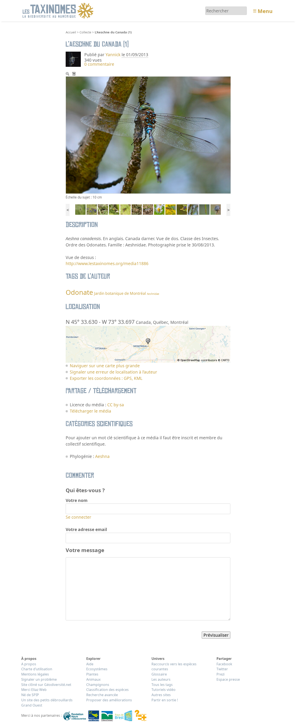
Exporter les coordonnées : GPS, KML (106, 378)
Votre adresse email (86, 529)
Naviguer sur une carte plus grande (105, 366)
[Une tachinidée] (181, 209)
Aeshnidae (153, 293)
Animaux (93, 679)
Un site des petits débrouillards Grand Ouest (47, 703)
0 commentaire (99, 64)
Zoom (68, 74)
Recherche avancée (102, 694)
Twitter (222, 669)
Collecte (85, 32)
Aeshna (102, 456)
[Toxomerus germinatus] (159, 209)
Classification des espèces (107, 689)
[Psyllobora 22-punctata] (114, 209)
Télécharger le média (74, 74)
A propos (28, 664)
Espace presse (228, 679)
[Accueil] (58, 10)
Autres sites (161, 694)
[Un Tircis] (136, 209)
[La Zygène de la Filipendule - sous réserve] (91, 209)
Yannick (113, 54)
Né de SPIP (30, 694)
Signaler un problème (39, 679)
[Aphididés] (204, 209)
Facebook (224, 664)
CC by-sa (115, 405)
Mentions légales (35, 674)
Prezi (220, 674)
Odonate (79, 292)
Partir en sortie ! (164, 700)
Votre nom (77, 500)
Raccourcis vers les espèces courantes (174, 667)
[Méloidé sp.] (103, 209)
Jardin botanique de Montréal (120, 293)
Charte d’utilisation (36, 669)
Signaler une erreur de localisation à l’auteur (113, 372)
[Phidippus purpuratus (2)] (215, 209)
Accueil (71, 32)
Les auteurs (161, 679)
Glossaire (159, 674)
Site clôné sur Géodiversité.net (46, 684)
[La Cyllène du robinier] (170, 209)
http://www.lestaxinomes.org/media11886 (107, 263)
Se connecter (78, 517)
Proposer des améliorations (109, 700)
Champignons (97, 684)
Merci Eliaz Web (34, 689)
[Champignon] (148, 209)
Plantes (92, 674)
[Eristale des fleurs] (125, 209)
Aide (89, 664)
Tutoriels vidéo (163, 689)
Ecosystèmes (96, 669)
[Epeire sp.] (80, 209)
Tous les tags (162, 684)
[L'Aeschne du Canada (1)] (193, 209)
